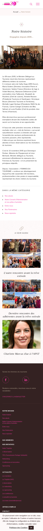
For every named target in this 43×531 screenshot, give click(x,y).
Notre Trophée (7, 448)
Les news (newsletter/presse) (11, 500)
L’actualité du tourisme (9, 497)
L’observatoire (7, 483)
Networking (6, 459)
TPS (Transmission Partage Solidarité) (14, 455)
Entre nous (9, 206)
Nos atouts (9, 196)
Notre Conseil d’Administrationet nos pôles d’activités (16, 201)
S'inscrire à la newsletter (13, 397)
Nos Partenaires (11, 209)
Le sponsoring (7, 490)
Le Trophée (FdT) (8, 479)
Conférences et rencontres (11, 462)
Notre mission (8, 411)
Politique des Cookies (18, 528)
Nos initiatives (8, 444)
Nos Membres (7, 440)
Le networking (7, 486)
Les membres (6, 476)
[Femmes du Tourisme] (10, 4)
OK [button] (31, 528)
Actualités (7, 472)
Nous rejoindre (10, 213)
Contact (5, 511)
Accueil (15, 12)
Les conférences (7, 493)
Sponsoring (6, 466)
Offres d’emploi (9, 507)
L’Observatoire (7, 452)
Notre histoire (6, 415)
